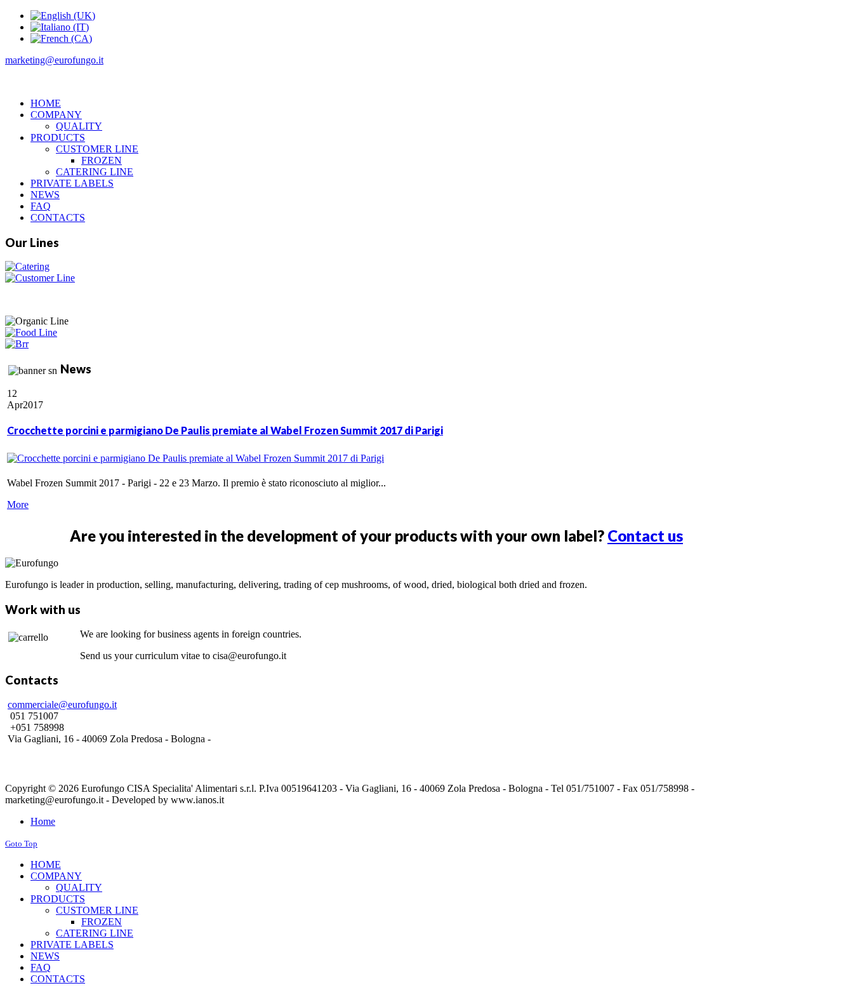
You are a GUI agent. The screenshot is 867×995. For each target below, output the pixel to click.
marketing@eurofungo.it (54, 60)
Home (42, 821)
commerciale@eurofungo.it (62, 704)
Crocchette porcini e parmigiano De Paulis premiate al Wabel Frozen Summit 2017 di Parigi (225, 430)
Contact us (645, 535)
